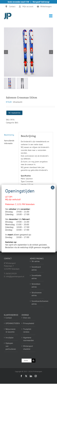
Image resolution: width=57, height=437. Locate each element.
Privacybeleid (28, 323)
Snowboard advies (36, 268)
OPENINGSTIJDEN (11, 323)
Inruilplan (10, 337)
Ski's (16, 122)
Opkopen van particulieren (11, 346)
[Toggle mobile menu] (51, 16)
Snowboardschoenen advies (37, 302)
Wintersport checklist (28, 347)
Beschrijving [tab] (9, 135)
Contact (9, 318)
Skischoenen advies (37, 294)
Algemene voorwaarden (28, 339)
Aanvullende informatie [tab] (9, 142)
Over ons (26, 318)
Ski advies (36, 261)
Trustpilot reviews (27, 330)
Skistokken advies (36, 285)
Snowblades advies (36, 277)
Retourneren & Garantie (11, 330)
